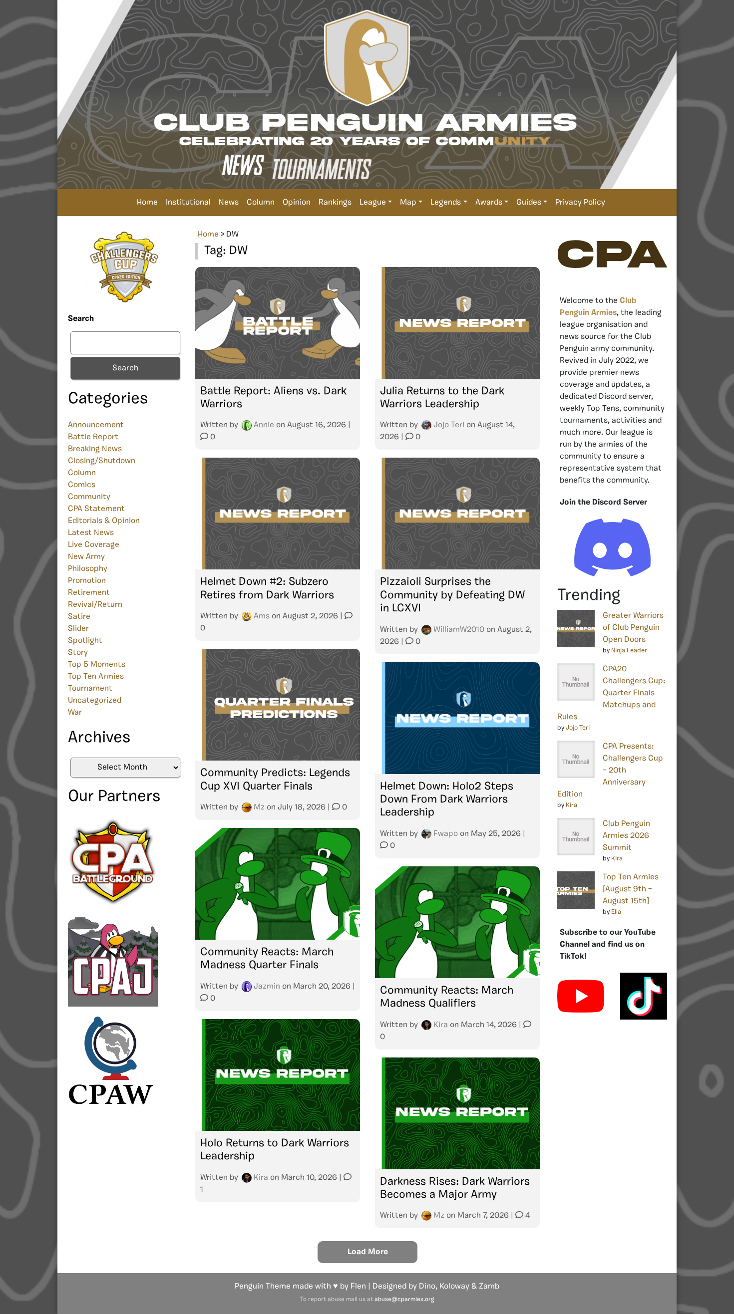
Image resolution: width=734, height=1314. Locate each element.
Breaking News (95, 449)
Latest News (91, 533)
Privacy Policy (580, 203)
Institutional (188, 203)
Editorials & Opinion (104, 521)
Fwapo (445, 834)
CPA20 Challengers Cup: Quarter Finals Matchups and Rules (611, 693)
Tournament (90, 689)
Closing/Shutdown (101, 461)
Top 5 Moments (96, 665)
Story (78, 653)
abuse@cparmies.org (404, 1300)
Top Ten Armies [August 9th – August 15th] (631, 889)
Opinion (297, 203)
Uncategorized (94, 701)
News (229, 203)
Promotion (87, 581)
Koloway (454, 1287)
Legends (445, 203)
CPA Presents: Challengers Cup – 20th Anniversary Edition (610, 770)
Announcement (96, 425)
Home (147, 203)
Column (261, 203)
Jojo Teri (448, 425)
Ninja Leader (629, 650)
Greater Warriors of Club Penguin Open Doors (633, 628)
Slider (78, 629)
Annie (264, 425)
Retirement (89, 593)
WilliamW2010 (458, 630)
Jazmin (267, 987)
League (373, 203)
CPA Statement (96, 509)
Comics (81, 485)
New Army (86, 557)
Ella (616, 912)
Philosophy (87, 569)
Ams (262, 616)
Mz (259, 807)
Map (408, 203)
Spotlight (85, 641)
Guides (528, 203)
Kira (440, 1025)
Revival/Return (95, 605)
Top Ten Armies (96, 677)
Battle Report (93, 437)
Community (89, 497)
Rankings (335, 203)
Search (81, 319)
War (75, 713)
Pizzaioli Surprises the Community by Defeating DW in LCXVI (452, 595)
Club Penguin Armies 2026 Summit (626, 836)
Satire (79, 617)
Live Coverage (93, 545)
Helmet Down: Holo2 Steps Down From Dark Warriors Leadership (446, 800)
